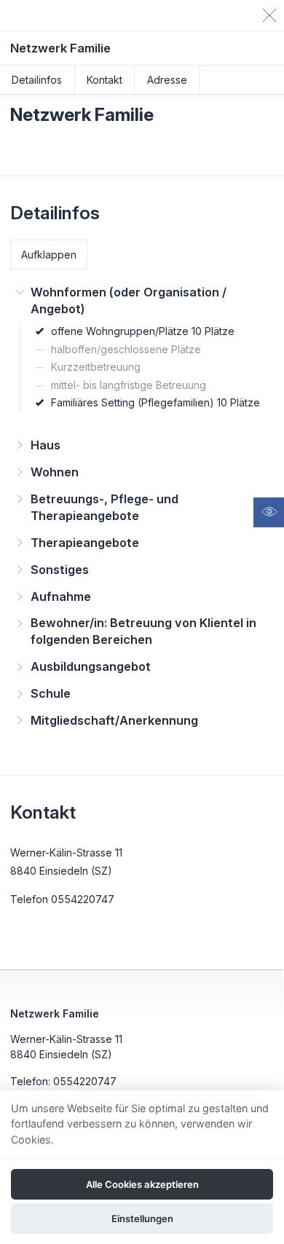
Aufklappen (48, 254)
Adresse (167, 80)
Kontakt (104, 80)
